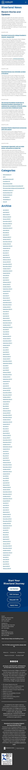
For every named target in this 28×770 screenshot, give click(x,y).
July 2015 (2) (5, 426)
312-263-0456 (18, 711)
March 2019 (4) (6, 354)
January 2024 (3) (6, 262)
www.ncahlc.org (7, 713)
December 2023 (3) (7, 264)
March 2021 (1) (6, 318)
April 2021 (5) (6, 316)
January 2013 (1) (6, 489)
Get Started (14, 589)
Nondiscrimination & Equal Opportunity (13, 689)
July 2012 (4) (5, 503)
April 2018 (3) (6, 370)
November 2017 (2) (7, 374)
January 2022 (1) (6, 300)
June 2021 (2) (6, 311)
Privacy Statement (8, 695)
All (4, 177)
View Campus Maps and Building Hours (12, 638)
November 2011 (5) (7, 521)
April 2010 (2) (6, 564)
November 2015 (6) (7, 417)
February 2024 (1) (7, 259)
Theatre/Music (7, 199)
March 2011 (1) (6, 539)
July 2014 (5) (5, 451)
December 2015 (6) (7, 415)
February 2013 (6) (7, 487)
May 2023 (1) (6, 277)
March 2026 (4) (6, 214)
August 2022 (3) (6, 291)
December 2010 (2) (7, 546)
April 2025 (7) (6, 235)
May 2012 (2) (6, 507)
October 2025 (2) (7, 225)
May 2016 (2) (6, 406)
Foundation (6, 181)
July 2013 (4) (5, 476)
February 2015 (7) (7, 435)
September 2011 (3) (7, 525)
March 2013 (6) (6, 485)
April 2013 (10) (6, 482)
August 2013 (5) (6, 473)
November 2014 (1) (7, 442)
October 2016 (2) (6, 397)
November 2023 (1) (7, 266)
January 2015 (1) (6, 437)
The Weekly (6, 197)
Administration (7, 174)
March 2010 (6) (6, 566)
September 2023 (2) (7, 271)
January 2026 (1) (6, 219)
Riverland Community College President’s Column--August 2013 (13, 36)
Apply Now (14, 605)
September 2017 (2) (7, 379)
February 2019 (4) (7, 356)
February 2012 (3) (7, 514)
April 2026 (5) (6, 212)
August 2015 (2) (6, 424)
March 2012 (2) (6, 512)
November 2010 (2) (7, 548)
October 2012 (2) (6, 496)
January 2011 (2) (6, 543)
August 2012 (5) (6, 500)
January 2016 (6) (6, 413)
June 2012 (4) (6, 505)
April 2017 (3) (6, 386)
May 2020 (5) (6, 334)
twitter (15, 661)
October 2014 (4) (6, 444)
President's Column (8, 190)
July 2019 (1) (5, 347)
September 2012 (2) (7, 498)
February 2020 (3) (7, 336)
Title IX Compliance (8, 698)
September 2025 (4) (7, 228)
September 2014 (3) (7, 446)
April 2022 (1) (6, 295)
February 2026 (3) (7, 216)
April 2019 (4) (6, 352)
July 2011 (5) (5, 530)
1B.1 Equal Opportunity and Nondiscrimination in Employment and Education (13, 686)
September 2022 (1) (7, 289)
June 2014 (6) (6, 453)
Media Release (7, 183)
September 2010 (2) (7, 552)
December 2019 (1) (7, 340)
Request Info (14, 600)
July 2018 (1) (5, 365)
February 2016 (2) (7, 410)
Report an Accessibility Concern (12, 693)
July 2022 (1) (5, 293)
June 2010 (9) (6, 559)
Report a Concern (9, 655)
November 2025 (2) (7, 223)
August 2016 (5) (6, 401)
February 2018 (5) (7, 372)
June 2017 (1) (6, 383)
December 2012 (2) (7, 491)
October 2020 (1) (7, 325)
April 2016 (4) (6, 408)
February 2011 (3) (6, 541)
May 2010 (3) (6, 561)
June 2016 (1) (6, 404)
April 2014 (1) (6, 458)
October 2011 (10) (7, 523)
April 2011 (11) (6, 537)
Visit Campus (14, 594)
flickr (13, 661)
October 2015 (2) (6, 419)
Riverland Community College (7, 2)
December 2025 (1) (7, 221)
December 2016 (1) (7, 392)
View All (5, 201)
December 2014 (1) (7, 440)
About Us (5, 652)
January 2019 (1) (6, 358)
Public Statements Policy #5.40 (11, 696)
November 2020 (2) (7, 322)
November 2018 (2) (7, 361)
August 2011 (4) (6, 528)
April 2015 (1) (6, 431)
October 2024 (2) (7, 243)
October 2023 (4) (7, 268)
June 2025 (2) (6, 230)
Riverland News (7, 192)
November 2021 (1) (7, 304)
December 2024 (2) (7, 241)
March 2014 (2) (6, 460)
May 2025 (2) (6, 232)
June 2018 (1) (6, 368)
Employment (21, 652)
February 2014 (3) (7, 462)
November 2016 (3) (7, 395)
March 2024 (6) (6, 257)
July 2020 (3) (6, 329)
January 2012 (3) (6, 516)
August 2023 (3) (6, 273)
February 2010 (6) (7, 568)
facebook (11, 661)
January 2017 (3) (6, 390)
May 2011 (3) (5, 534)
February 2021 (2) (7, 320)
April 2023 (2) (6, 280)
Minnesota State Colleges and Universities (13, 188)
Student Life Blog (7, 195)
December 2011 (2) (7, 519)
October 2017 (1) (6, 376)
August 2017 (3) (6, 381)
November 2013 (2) (7, 467)
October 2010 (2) (7, 550)
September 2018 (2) (7, 363)
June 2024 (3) (6, 250)
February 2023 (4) (7, 282)
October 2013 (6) (6, 469)
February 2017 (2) (7, 388)
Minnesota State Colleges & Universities (13, 186)
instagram (17, 661)
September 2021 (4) (7, 309)
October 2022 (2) (7, 286)
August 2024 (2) (6, 248)
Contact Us (13, 652)
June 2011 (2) (6, 532)
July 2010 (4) (6, 557)
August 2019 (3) (6, 345)
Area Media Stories (8, 179)
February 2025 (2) (7, 237)
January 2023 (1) (6, 284)
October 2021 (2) (6, 307)
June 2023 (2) (6, 275)
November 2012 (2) (7, 494)
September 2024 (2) (7, 246)
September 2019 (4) (7, 343)
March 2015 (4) (6, 433)
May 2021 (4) (6, 313)
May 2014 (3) (6, 455)
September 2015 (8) (7, 422)
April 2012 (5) (6, 510)
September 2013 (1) (7, 471)
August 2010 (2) (6, 555)
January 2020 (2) (7, 338)
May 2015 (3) (6, 428)
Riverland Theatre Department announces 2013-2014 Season (13, 128)
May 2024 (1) (6, 253)
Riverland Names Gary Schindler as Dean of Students (13, 72)
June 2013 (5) (6, 478)
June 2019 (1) (6, 349)
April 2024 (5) (6, 255)
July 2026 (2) (6, 210)
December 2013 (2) (7, 464)
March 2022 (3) (6, 298)
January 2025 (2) (7, 239)
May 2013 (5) (6, 480)
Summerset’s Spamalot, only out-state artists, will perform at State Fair (12, 147)
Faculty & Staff (20, 655)
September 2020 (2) (7, 327)
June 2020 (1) (6, 331)
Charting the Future (18, 58)
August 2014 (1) (6, 449)
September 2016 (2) (7, 399)
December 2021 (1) (7, 302)
